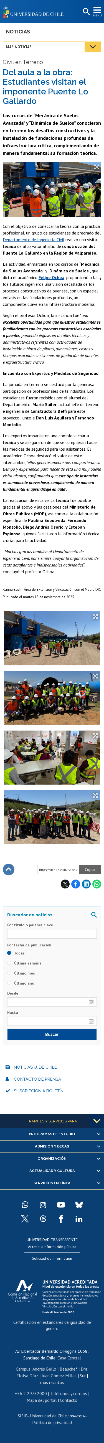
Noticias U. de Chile (35, 1067)
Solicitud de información (52, 1258)
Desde (12, 993)
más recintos (52, 1382)
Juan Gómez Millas (59, 1375)
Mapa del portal (42, 1400)
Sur (83, 1375)
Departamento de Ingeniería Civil (33, 239)
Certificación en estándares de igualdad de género (52, 1325)
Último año (23, 983)
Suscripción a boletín (39, 1090)
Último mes (24, 973)
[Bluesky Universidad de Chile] (79, 1205)
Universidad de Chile (48, 1415)
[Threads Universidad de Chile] (43, 1219)
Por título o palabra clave (30, 924)
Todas (19, 953)
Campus (23, 1369)
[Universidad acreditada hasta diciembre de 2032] (54, 1295)
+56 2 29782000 (31, 1393)
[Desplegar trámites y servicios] (97, 1121)
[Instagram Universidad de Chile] (43, 1205)
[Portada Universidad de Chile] (35, 11)
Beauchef (68, 1369)
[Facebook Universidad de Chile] (61, 1219)
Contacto (68, 1400)
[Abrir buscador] (86, 12)
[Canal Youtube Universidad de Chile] (61, 1205)
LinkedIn (86, 884)
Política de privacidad (52, 1422)
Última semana (27, 963)
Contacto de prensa (37, 1079)
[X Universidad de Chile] (25, 1219)
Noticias (18, 32)
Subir (8, 869)
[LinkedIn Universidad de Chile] (79, 1219)
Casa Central (69, 1358)
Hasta (12, 1012)
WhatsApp (96, 884)
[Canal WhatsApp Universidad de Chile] (25, 1205)
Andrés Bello (44, 1369)
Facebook (75, 884)
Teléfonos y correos (68, 1393)
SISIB (23, 1415)
